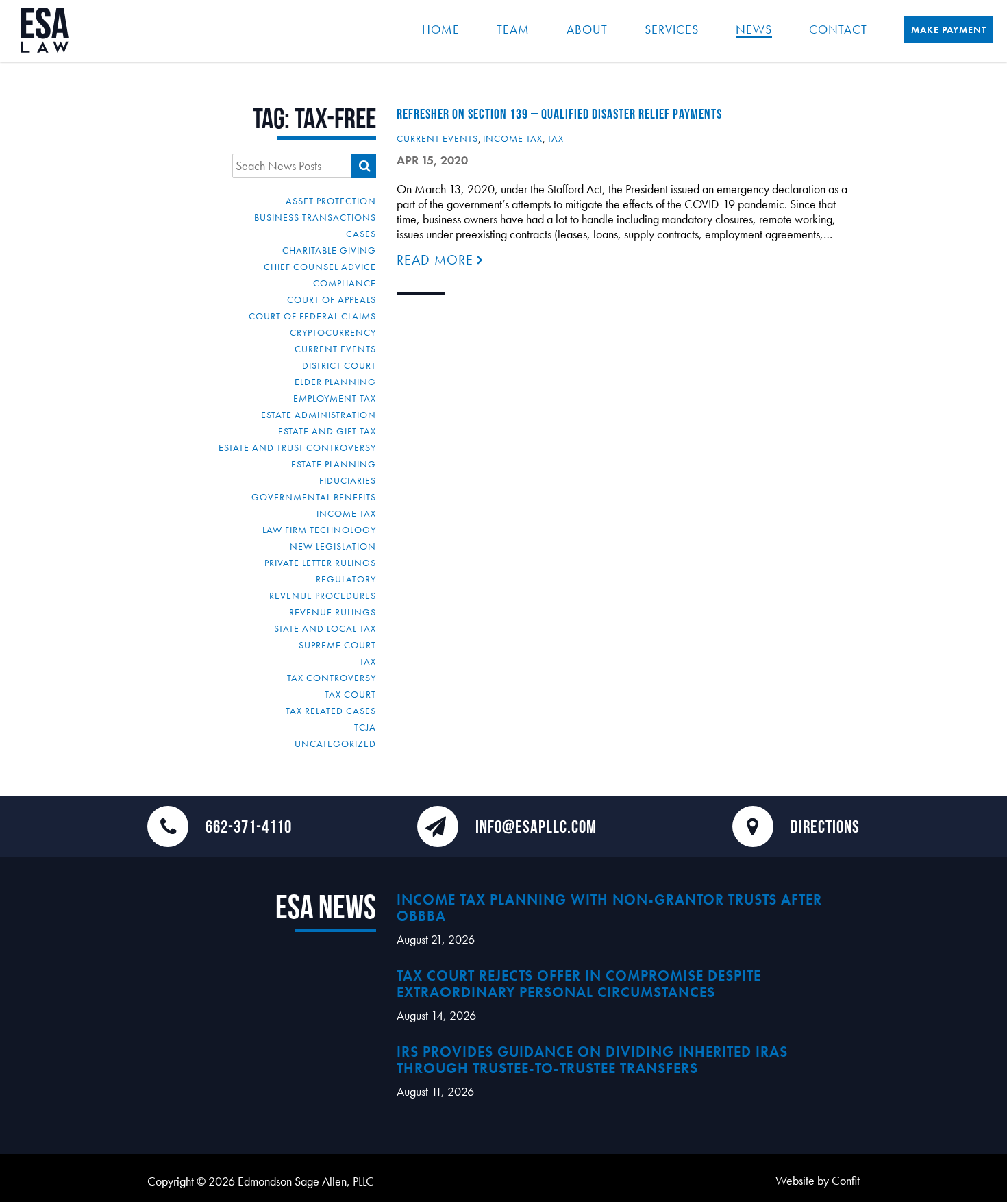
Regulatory (346, 579)
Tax (368, 661)
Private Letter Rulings (320, 562)
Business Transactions (315, 217)
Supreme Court (337, 645)
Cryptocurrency (333, 332)
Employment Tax (334, 398)
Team (513, 29)
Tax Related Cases (331, 710)
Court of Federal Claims (312, 316)
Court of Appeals (331, 299)
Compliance (344, 283)
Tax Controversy (331, 678)
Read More (437, 259)
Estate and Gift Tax (327, 431)
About (587, 29)
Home (441, 29)
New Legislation (333, 546)
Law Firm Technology (319, 530)
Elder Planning (335, 382)
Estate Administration (318, 414)
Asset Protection (331, 201)
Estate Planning (333, 464)
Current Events (335, 349)
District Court (339, 365)
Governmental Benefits (313, 497)
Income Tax (346, 513)
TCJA (365, 727)
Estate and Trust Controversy (297, 447)
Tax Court (350, 694)
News (754, 29)
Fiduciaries (347, 480)
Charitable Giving (329, 250)
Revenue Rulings (332, 612)
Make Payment (948, 29)
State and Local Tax (325, 628)
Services (672, 29)
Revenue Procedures (322, 595)
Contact (838, 29)
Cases (361, 234)
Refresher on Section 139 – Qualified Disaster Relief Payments (559, 113)
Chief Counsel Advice (320, 266)
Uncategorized (335, 743)
